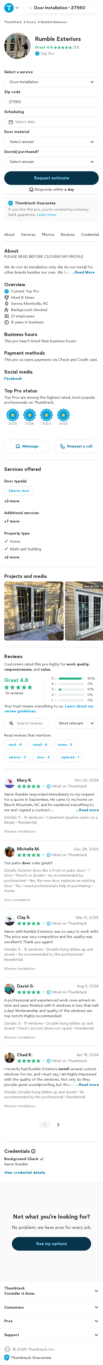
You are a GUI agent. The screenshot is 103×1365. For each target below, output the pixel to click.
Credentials (91, 234)
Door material (16, 132)
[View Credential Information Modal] (33, 1151)
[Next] (58, 1124)
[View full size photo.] (34, 611)
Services (28, 234)
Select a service (18, 72)
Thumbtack (13, 22)
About (9, 234)
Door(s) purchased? (21, 152)
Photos (48, 234)
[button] (17, 46)
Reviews (68, 234)
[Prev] (44, 1124)
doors (31, 22)
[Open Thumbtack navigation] (12, 7)
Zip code (12, 92)
